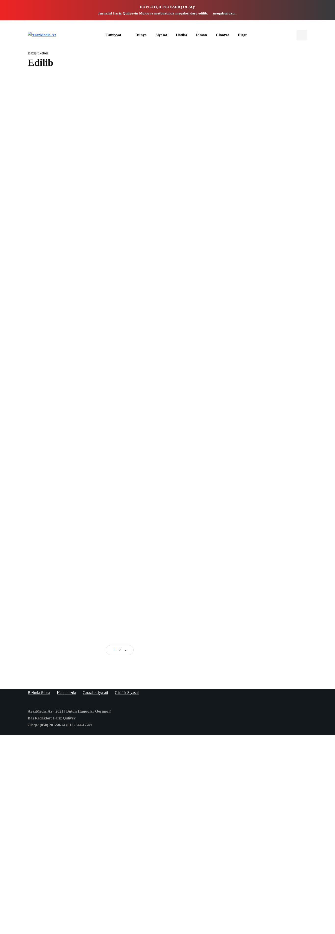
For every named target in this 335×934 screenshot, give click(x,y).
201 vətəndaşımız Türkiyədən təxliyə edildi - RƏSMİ (72, 266)
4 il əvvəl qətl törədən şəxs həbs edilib (72, 484)
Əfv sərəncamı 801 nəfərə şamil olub (166, 150)
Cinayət (222, 35)
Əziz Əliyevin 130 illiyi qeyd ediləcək (271, 179)
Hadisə (181, 35)
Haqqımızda (66, 693)
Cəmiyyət (113, 35)
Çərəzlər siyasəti (95, 693)
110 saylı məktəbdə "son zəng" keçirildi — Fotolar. (265, 344)
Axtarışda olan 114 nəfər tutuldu (270, 195)
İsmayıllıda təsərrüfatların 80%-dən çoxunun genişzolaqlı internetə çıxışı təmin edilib (72, 153)
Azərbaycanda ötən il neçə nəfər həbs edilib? (166, 266)
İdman (201, 35)
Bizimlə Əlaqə (39, 693)
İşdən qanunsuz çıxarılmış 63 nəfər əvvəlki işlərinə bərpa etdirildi (271, 230)
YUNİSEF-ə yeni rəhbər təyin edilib (72, 594)
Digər (242, 35)
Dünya (141, 35)
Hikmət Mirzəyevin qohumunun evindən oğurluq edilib (164, 486)
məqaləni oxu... (225, 13)
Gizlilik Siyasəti (127, 693)
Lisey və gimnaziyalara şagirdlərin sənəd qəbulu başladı (270, 213)
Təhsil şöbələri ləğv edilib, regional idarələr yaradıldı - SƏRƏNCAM (165, 376)
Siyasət (161, 35)
